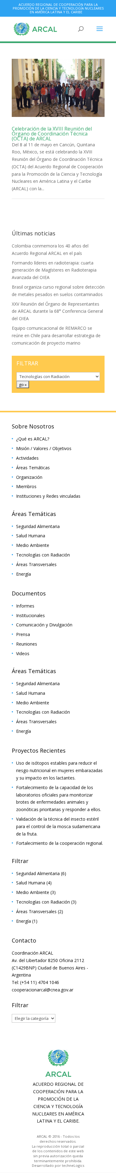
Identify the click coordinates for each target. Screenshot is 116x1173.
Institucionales (30, 615)
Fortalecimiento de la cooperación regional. (59, 843)
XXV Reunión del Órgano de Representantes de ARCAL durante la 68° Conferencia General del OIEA (57, 311)
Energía (23, 574)
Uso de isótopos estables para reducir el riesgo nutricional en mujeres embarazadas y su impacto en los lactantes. (59, 770)
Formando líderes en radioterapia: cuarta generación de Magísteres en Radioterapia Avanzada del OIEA (54, 270)
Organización (29, 477)
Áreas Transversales (36, 564)
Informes (25, 606)
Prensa (23, 634)
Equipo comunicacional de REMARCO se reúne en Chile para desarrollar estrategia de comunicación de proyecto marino (56, 335)
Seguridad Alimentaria (38, 526)
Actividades (27, 458)
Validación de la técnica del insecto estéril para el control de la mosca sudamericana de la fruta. (58, 826)
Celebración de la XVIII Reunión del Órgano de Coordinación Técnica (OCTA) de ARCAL (52, 133)
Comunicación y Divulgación (44, 625)
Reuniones (26, 644)
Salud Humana (30, 536)
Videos (22, 653)
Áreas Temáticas (33, 467)
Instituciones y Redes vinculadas (48, 496)
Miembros (26, 486)
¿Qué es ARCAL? (32, 439)
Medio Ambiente (32, 545)
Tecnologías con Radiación (43, 555)
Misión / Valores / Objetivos (43, 448)
